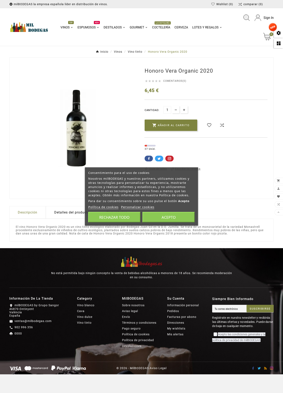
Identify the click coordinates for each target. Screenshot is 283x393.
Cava (81, 311)
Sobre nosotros (133, 305)
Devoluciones (132, 346)
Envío (126, 317)
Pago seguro (131, 328)
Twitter (159, 158)
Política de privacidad (138, 340)
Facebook (149, 158)
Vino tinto (84, 322)
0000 (18, 333)
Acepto (169, 217)
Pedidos (173, 311)
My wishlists (176, 328)
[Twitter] (259, 368)
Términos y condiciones (139, 322)
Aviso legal (130, 311)
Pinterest (169, 158)
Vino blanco (85, 305)
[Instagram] (271, 368)
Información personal (183, 305)
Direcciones (175, 322)
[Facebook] (253, 368)
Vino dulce (84, 317)
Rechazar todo (114, 217)
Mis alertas (175, 334)
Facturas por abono (181, 317)
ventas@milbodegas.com (33, 321)
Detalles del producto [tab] (71, 212)
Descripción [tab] (27, 212)
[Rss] (265, 368)
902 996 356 (24, 327)
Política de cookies (136, 334)
